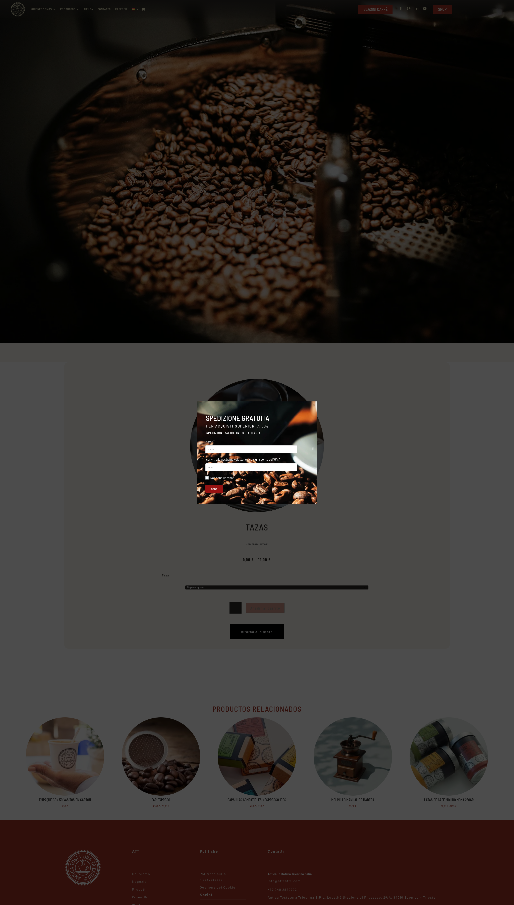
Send (214, 489)
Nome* (210, 441)
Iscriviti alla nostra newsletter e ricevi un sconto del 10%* (242, 459)
